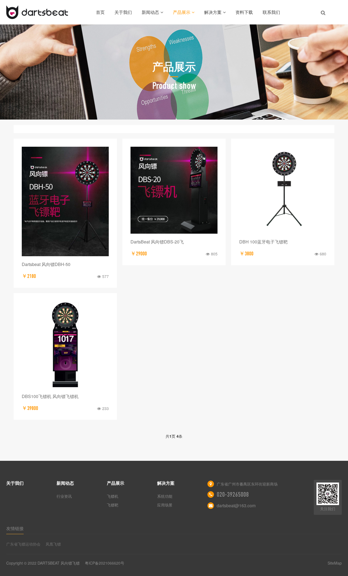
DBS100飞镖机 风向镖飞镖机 (50, 396)
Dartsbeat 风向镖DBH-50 (46, 264)
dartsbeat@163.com (236, 505)
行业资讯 (64, 496)
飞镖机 (112, 496)
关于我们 (123, 12)
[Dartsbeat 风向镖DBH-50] (65, 201)
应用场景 (164, 505)
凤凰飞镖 (53, 544)
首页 (100, 12)
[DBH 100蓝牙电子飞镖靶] (282, 190)
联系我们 (271, 12)
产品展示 (181, 12)
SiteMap (335, 563)
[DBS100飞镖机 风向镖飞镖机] (65, 344)
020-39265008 (233, 494)
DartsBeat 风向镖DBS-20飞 (157, 242)
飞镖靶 (112, 505)
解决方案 (213, 12)
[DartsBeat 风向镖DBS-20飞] (173, 190)
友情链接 (15, 528)
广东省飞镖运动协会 (23, 544)
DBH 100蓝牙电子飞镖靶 (263, 242)
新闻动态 (150, 12)
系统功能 (164, 496)
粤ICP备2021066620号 (104, 563)
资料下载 (244, 12)
